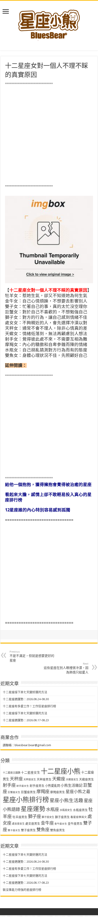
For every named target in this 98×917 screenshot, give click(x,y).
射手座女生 (22, 785)
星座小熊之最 (78, 791)
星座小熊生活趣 (66, 800)
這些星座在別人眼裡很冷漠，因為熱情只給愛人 (66, 668)
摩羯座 (42, 791)
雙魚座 (42, 829)
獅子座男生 (62, 817)
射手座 (9, 785)
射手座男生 (37, 785)
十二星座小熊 (60, 771)
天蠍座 (58, 779)
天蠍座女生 (72, 779)
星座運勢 (33, 808)
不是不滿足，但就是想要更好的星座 (32, 656)
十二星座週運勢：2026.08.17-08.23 (26, 720)
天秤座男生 (44, 779)
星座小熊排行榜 (26, 800)
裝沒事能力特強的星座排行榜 (22, 889)
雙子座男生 (28, 830)
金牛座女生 (60, 823)
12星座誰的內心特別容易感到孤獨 (37, 510)
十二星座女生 (30, 772)
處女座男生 (32, 823)
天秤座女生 (29, 779)
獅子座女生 (48, 817)
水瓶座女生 (66, 810)
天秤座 (16, 779)
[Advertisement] (49, 135)
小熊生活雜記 (72, 785)
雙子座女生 (14, 830)
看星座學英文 (78, 817)
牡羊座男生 (20, 817)
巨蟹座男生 (28, 792)
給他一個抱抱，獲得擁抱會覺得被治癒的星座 (48, 484)
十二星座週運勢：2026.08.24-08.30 (26, 699)
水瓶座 (52, 809)
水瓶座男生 (80, 810)
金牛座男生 (75, 823)
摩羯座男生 (57, 792)
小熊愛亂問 (52, 785)
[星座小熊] (49, 22)
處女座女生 (18, 823)
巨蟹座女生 (14, 792)
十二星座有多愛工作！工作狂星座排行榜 (29, 706)
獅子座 (34, 816)
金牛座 (47, 823)
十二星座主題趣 (11, 772)
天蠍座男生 (86, 779)
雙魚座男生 (57, 830)
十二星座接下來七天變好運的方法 (25, 692)
